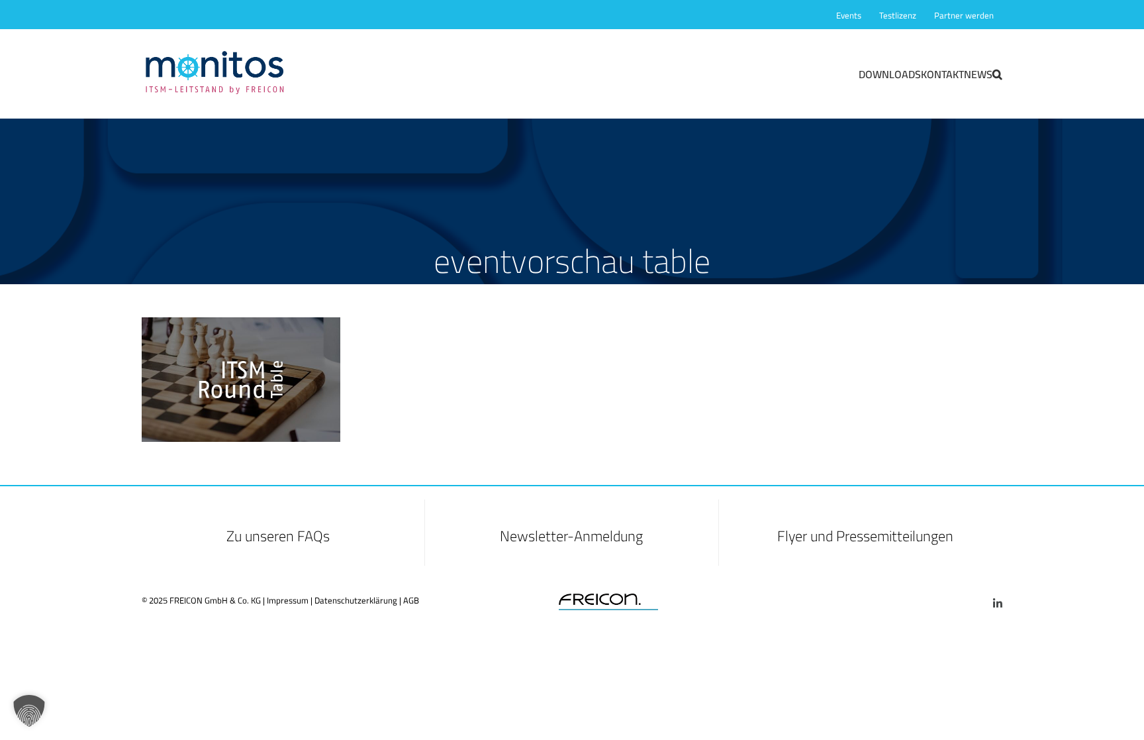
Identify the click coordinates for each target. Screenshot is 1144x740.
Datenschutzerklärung (355, 600)
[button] (997, 73)
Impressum (288, 600)
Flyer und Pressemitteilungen (865, 536)
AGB (411, 600)
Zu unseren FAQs (278, 536)
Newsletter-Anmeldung (571, 536)
